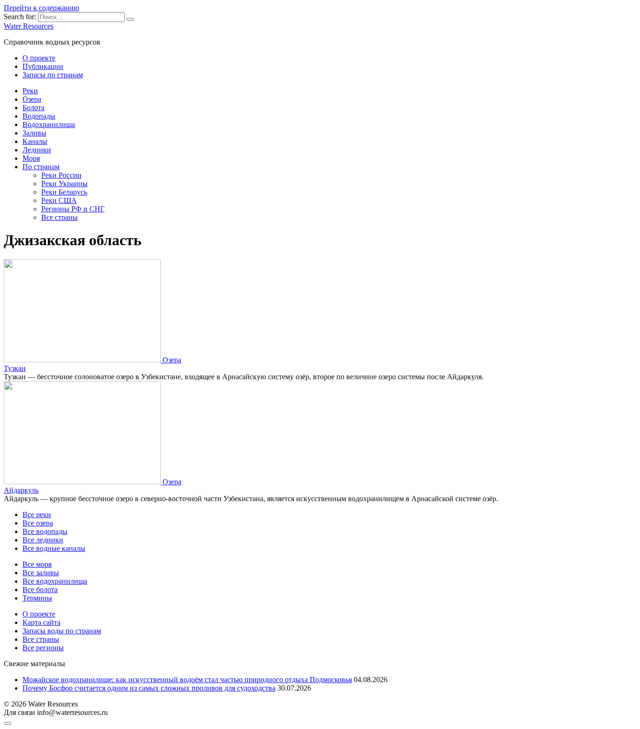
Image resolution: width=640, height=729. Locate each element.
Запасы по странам (52, 75)
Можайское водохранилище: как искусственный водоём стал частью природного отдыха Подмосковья (187, 680)
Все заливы (40, 573)
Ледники (36, 150)
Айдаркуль (21, 490)
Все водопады (44, 531)
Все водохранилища (54, 581)
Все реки (36, 515)
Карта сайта (41, 622)
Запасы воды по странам (61, 631)
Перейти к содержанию (41, 8)
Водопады (38, 116)
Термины (37, 598)
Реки (30, 91)
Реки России (61, 175)
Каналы (34, 141)
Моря (31, 158)
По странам (41, 167)
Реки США (59, 200)
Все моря (37, 564)
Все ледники (42, 540)
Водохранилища (48, 124)
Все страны (59, 217)
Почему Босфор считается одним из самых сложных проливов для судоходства (148, 688)
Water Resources (28, 26)
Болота (33, 108)
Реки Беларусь (64, 192)
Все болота (40, 590)
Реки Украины (64, 184)
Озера (31, 99)
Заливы (34, 133)
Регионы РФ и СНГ (72, 209)
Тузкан (15, 368)
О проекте (38, 58)
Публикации (42, 66)
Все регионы (43, 648)
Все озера (37, 523)
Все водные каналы (53, 548)
